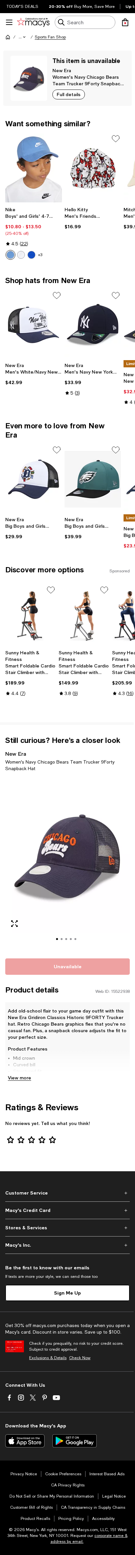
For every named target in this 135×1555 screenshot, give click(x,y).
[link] (33, 233)
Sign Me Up (67, 1293)
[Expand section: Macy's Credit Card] (67, 1210)
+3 (40, 255)
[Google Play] (74, 1440)
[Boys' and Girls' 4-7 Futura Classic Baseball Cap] (33, 167)
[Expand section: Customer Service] (67, 1192)
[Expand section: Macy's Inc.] (67, 1245)
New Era (61, 70)
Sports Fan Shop (50, 37)
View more (19, 1077)
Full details (69, 94)
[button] (22, 37)
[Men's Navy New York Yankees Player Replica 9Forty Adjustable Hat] (93, 324)
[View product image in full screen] (14, 924)
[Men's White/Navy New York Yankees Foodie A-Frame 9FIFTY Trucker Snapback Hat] (33, 324)
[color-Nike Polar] (10, 255)
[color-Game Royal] (31, 255)
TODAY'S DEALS (22, 6)
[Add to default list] (116, 139)
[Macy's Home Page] (33, 22)
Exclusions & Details (48, 1358)
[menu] (9, 22)
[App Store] (25, 1440)
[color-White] (21, 255)
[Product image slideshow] (67, 864)
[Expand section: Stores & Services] (67, 1227)
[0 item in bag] (125, 22)
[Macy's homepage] (7, 37)
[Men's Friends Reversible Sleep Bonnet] (93, 167)
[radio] (10, 255)
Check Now (79, 1358)
